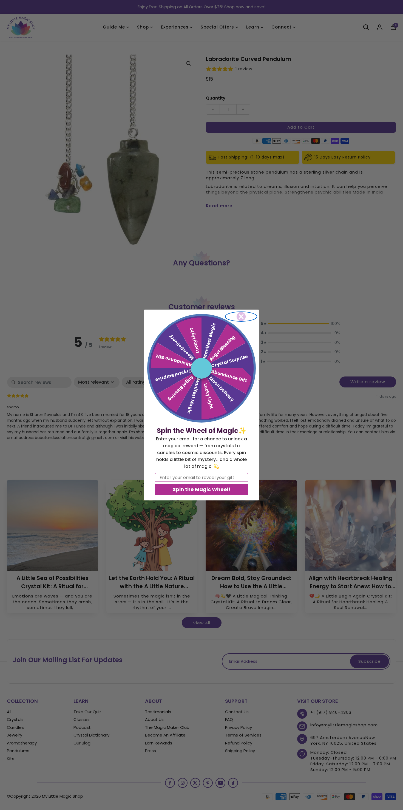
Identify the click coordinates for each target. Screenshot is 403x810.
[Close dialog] (241, 316)
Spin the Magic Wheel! (201, 489)
